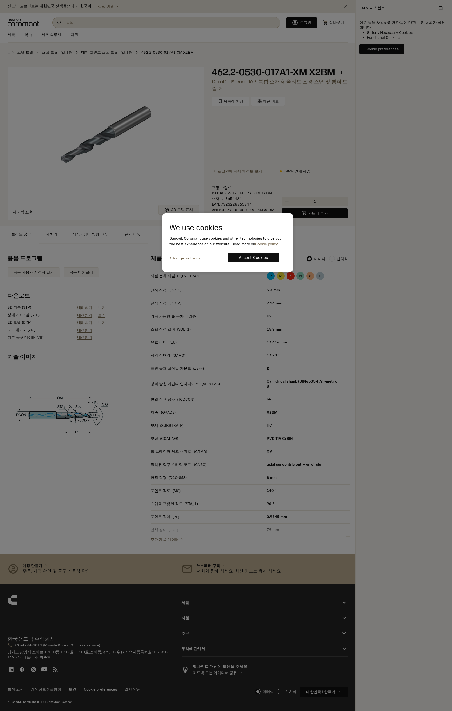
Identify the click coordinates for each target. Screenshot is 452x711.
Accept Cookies (253, 257)
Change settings (185, 258)
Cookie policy (266, 244)
